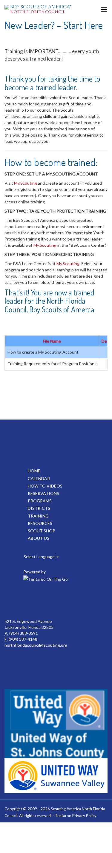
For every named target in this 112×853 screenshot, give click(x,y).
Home (34, 470)
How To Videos (45, 485)
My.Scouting (25, 183)
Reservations (43, 493)
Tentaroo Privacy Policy (75, 815)
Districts (39, 508)
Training (38, 515)
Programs (40, 500)
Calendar (39, 478)
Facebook (42, 601)
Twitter (68, 601)
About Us (38, 538)
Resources (40, 523)
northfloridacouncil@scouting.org (35, 645)
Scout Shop (41, 530)
